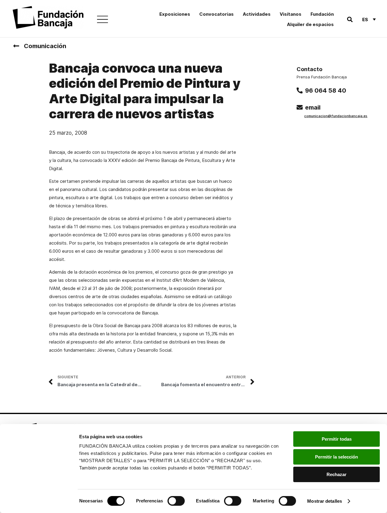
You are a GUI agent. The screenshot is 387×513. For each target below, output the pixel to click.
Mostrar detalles (324, 501)
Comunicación (45, 46)
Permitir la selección (336, 456)
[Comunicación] (16, 46)
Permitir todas (337, 439)
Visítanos (290, 14)
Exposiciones (174, 14)
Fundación (322, 14)
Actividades (257, 14)
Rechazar (336, 474)
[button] (350, 20)
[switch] (176, 501)
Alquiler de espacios (310, 24)
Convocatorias (216, 14)
